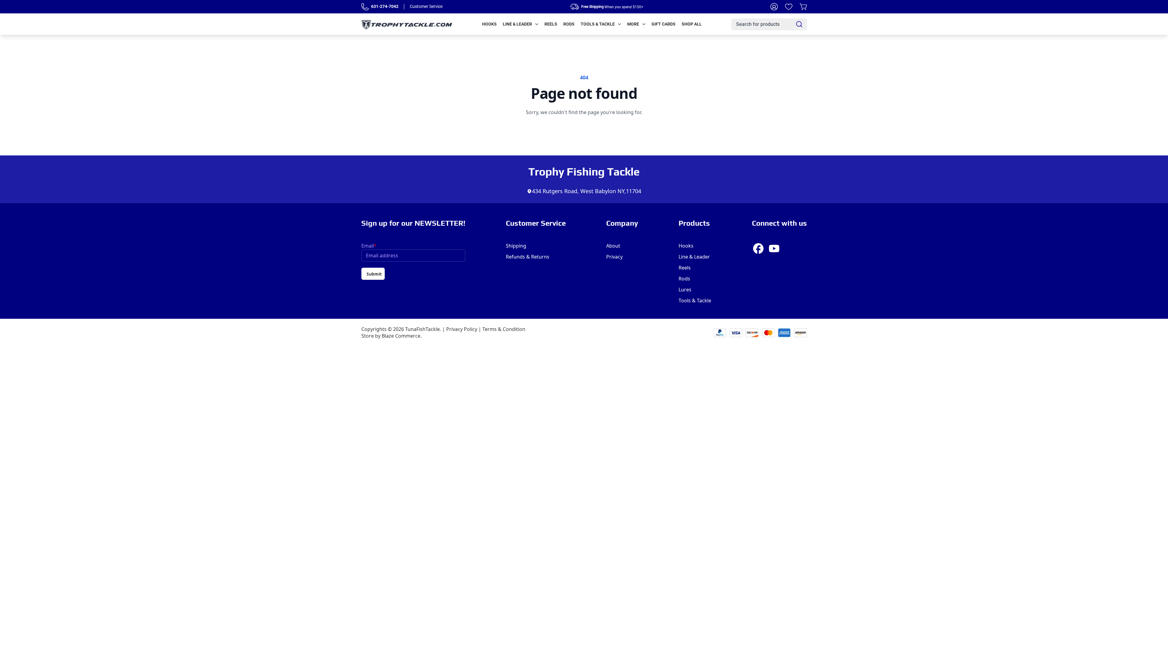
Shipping (516, 245)
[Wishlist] (788, 6)
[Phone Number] (365, 6)
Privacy (614, 256)
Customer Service (426, 6)
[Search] (799, 24)
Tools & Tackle (598, 24)
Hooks (489, 24)
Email (369, 245)
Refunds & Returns (527, 256)
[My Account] (774, 6)
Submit (374, 274)
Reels (550, 24)
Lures (685, 289)
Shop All (692, 24)
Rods (569, 24)
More (633, 24)
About (613, 245)
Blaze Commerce (401, 335)
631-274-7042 (384, 6)
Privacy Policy (461, 329)
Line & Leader (517, 24)
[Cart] (803, 6)
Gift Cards (664, 24)
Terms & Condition (503, 329)
